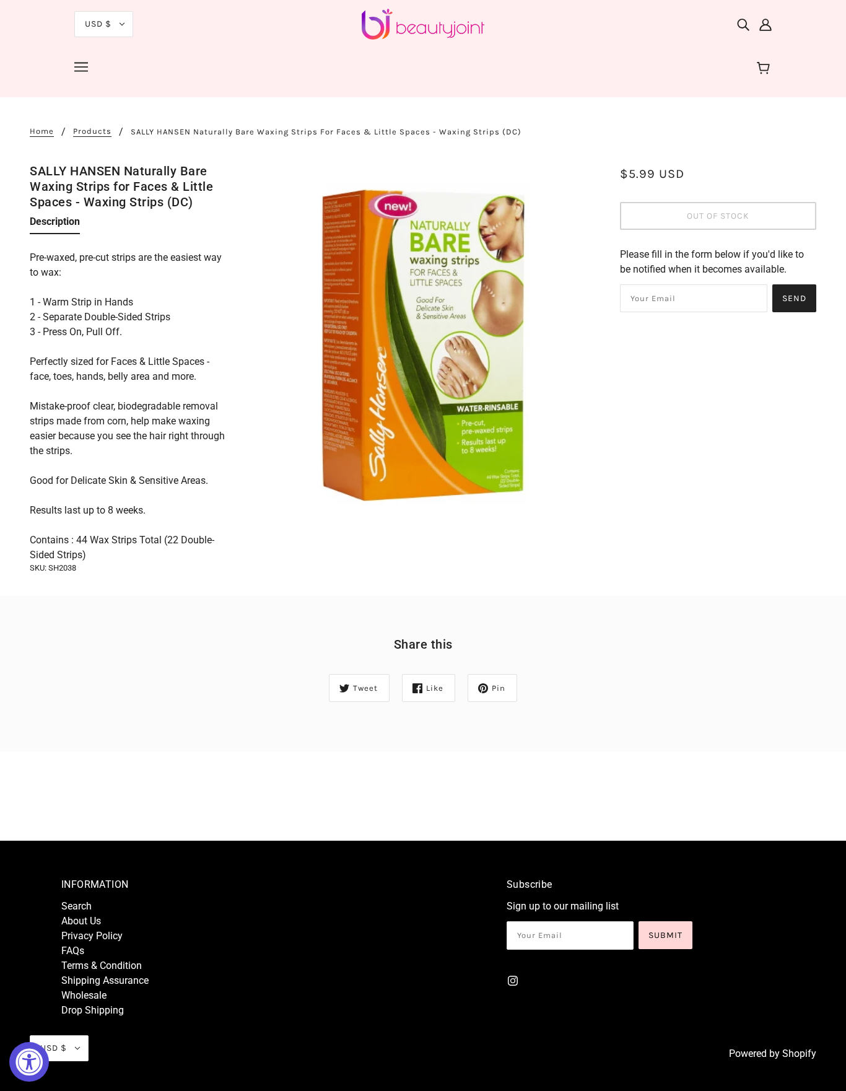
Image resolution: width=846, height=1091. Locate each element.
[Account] (765, 24)
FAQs (72, 951)
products (92, 131)
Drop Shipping (92, 1010)
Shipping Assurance (105, 980)
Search (76, 906)
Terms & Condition (101, 965)
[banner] (423, 23)
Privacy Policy (92, 936)
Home (42, 131)
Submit (665, 935)
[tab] (55, 224)
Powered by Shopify (772, 1053)
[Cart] (765, 69)
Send (794, 298)
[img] (743, 24)
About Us (81, 921)
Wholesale (84, 995)
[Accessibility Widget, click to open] (29, 1062)
